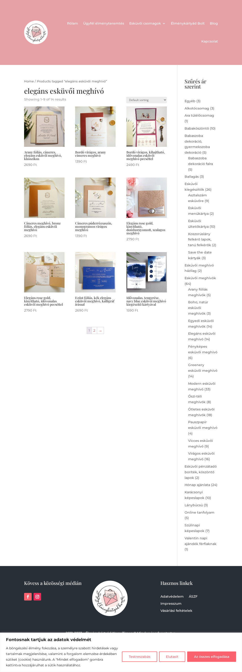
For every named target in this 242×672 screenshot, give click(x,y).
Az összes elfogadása (211, 657)
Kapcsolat (209, 41)
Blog (214, 23)
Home (29, 81)
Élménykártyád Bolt (188, 23)
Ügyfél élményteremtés (103, 23)
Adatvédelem (172, 597)
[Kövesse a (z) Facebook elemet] (28, 596)
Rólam (72, 23)
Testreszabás (139, 657)
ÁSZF (193, 597)
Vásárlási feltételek (176, 611)
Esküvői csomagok (145, 23)
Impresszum (171, 604)
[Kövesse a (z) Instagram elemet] (37, 596)
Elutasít (172, 657)
